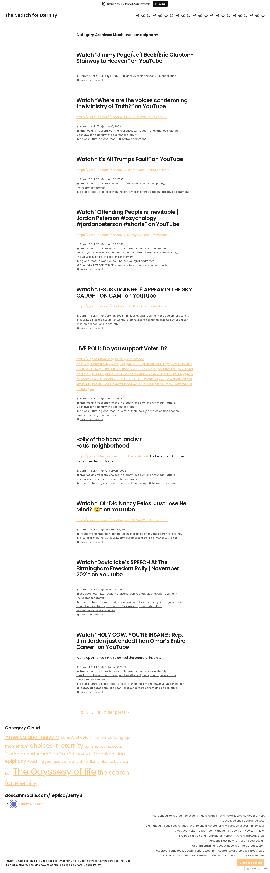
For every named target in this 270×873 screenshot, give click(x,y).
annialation (169, 76)
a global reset (108, 139)
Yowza (249, 831)
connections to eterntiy (103, 324)
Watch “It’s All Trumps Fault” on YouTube (129, 159)
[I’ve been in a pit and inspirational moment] (177, 15)
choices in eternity (121, 183)
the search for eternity (122, 135)
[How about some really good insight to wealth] (200, 15)
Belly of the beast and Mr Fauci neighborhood (109, 442)
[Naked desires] (212, 15)
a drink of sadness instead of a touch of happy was (132, 602)
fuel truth (85, 754)
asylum (84, 320)
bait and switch (159, 265)
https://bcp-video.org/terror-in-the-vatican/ (112, 456)
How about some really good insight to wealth (184, 851)
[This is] (172, 15)
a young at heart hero (140, 261)
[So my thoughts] (155, 15)
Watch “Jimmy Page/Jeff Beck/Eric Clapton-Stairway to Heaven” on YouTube (135, 58)
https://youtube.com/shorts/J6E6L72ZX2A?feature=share (121, 117)
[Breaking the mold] (217, 15)
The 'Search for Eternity (31, 15)
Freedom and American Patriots (158, 131)
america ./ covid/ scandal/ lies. (96, 415)
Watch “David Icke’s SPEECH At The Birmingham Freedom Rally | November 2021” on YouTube (127, 568)
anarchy (153, 684)
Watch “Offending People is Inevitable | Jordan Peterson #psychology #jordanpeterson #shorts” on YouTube (127, 218)
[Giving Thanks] (229, 15)
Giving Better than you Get (227, 856)
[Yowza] (166, 15)
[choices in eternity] (262, 15)
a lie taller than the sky (113, 192)
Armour (133, 265)
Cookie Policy (92, 865)
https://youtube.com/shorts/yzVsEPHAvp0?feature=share (122, 520)
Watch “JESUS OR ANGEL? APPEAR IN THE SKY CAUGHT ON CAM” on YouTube (134, 292)
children (81, 324)
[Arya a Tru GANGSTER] (183, 15)
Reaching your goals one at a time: (58, 761)
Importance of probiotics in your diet (240, 851)
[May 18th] (160, 15)
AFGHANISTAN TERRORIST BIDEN (95, 265)
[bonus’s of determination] (257, 15)
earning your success (122, 131)
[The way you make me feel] (149, 15)
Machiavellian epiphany (141, 76)
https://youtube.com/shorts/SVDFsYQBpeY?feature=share (123, 170)
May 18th (236, 831)
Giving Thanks (255, 856)
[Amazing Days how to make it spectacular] (189, 15)
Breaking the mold (195, 856)
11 (99, 712)
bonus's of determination (125, 248)
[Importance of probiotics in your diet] (206, 15)
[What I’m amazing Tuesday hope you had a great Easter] (194, 15)
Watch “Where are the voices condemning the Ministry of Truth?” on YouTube (132, 103)
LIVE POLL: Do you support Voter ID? (121, 348)
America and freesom (94, 131)
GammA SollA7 (89, 76)
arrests (143, 265)
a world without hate (112, 261)
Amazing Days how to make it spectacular (236, 841)
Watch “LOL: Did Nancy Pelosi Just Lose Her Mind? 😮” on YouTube (132, 506)
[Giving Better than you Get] (223, 15)
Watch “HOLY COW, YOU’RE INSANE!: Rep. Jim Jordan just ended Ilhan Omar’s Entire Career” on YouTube (130, 641)
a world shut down (150, 606)
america (121, 265)
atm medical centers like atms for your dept (148, 538)
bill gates (82, 688)
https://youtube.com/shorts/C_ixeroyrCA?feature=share (121, 235)
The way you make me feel (188, 831)
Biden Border (175, 684)
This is (260, 831)
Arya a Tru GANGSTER (250, 836)
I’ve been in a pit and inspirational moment (206, 836)
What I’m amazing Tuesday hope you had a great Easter (228, 846)
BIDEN (162, 684)
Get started (160, 4)
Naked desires (172, 856)
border (183, 320)
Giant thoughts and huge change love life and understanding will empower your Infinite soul (204, 826)
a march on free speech (144, 192)
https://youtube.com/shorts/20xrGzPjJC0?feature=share (121, 306)
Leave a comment (91, 80)
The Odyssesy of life (89, 257)
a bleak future (89, 139)
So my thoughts (219, 831)
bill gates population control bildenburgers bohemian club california (134, 320)
